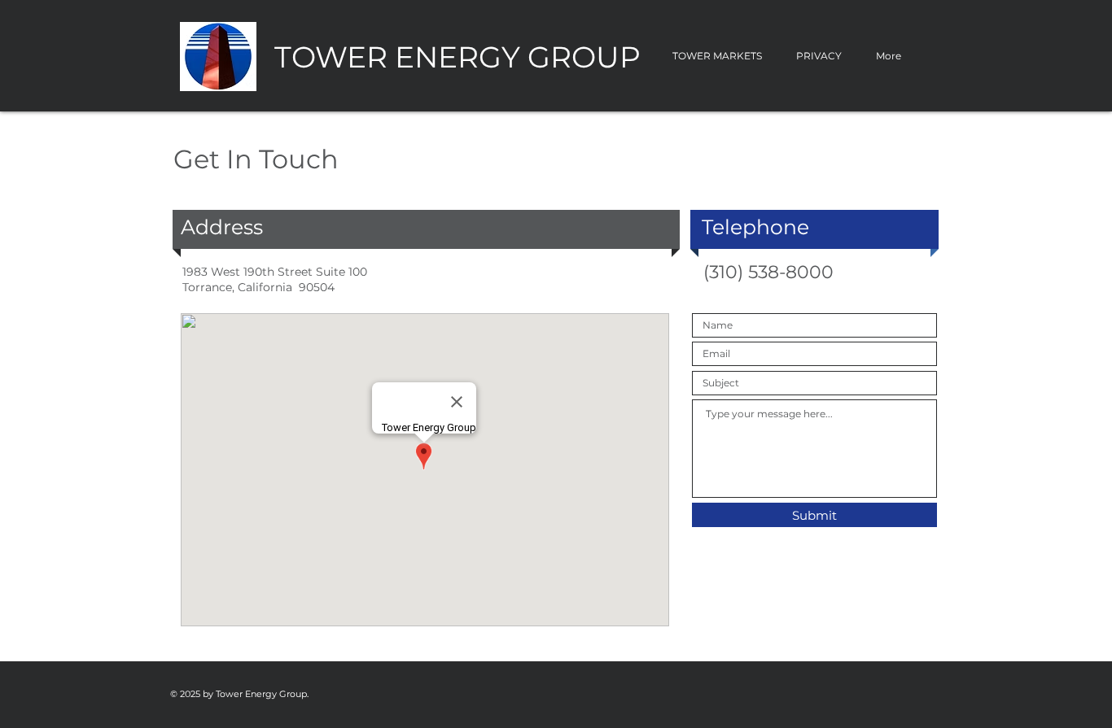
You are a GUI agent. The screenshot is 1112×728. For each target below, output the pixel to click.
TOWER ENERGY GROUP (457, 57)
